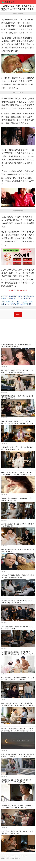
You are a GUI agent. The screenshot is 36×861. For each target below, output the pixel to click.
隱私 (16, 858)
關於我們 (3, 858)
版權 (18, 858)
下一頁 (18, 314)
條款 (13, 858)
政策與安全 (9, 858)
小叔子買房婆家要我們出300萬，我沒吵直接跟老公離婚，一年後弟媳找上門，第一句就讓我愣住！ (17, 298)
